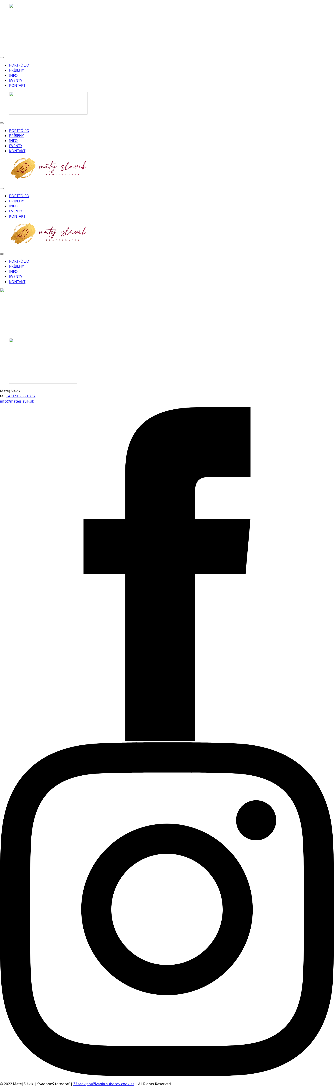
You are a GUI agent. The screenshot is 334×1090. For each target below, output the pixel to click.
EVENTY (15, 80)
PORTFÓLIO (19, 65)
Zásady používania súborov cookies (103, 1083)
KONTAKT (17, 85)
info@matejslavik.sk (17, 401)
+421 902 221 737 (20, 395)
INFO (13, 75)
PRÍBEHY (16, 70)
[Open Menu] (2, 57)
